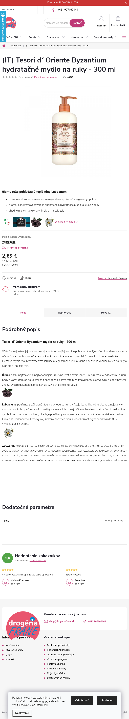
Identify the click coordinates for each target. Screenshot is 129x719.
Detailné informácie (65, 221)
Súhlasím (107, 700)
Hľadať (77, 23)
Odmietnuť (82, 700)
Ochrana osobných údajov (60, 654)
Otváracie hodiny (14, 650)
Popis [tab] (23, 313)
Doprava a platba (56, 664)
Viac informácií (39, 705)
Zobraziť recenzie (38, 560)
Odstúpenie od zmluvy (58, 678)
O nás (9, 654)
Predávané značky (56, 668)
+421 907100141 (97, 621)
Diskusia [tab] (106, 313)
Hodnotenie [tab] (64, 313)
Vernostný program (57, 659)
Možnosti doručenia (18, 247)
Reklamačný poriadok (58, 649)
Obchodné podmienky (58, 645)
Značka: (112, 278)
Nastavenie (22, 713)
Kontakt (10, 659)
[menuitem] (14, 37)
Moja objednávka (56, 673)
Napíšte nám (8, 9)
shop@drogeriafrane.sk (61, 621)
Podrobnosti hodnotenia (45, 77)
